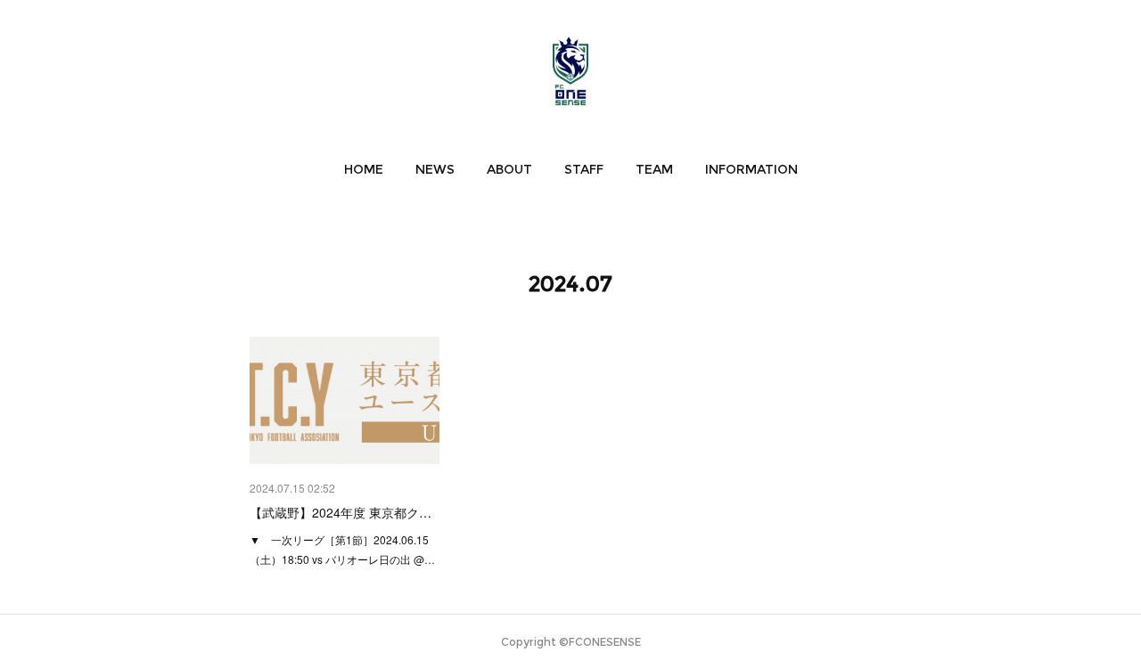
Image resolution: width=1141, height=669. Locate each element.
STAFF (583, 169)
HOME (363, 169)
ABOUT (509, 169)
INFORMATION (751, 169)
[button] (363, 169)
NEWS (435, 169)
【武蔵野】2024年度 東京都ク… (340, 512)
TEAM (654, 169)
